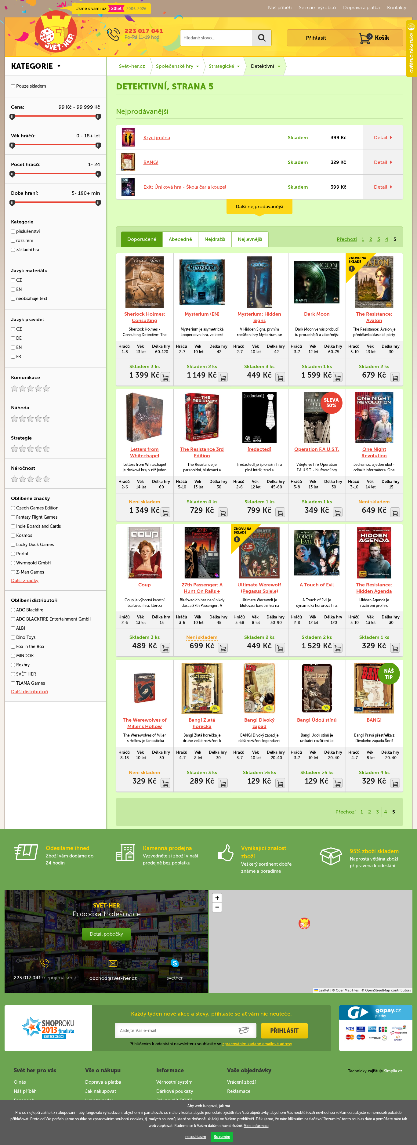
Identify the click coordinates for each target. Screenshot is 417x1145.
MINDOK (24, 655)
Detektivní (262, 66)
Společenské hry (174, 66)
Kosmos (23, 535)
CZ (18, 280)
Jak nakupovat (100, 1091)
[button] (304, 923)
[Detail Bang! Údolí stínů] (316, 688)
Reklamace (238, 1091)
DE (18, 338)
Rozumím (222, 1137)
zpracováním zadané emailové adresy (257, 1044)
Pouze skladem (30, 86)
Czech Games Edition (36, 508)
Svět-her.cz (132, 66)
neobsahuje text (31, 298)
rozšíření (24, 240)
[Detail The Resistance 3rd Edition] (202, 417)
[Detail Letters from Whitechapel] (144, 417)
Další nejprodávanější (259, 206)
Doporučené (141, 239)
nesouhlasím (195, 1137)
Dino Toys (25, 637)
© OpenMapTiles (345, 990)
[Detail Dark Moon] (316, 281)
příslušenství (27, 231)
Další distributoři (29, 691)
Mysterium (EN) (202, 314)
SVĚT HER (25, 674)
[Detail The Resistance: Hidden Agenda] (374, 552)
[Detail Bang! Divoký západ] (259, 688)
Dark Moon (317, 314)
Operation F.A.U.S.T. (316, 449)
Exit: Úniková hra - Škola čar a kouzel (184, 187)
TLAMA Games (30, 683)
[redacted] (259, 449)
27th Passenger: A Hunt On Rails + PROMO (202, 591)
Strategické (221, 66)
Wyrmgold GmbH (33, 563)
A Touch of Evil (317, 585)
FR (18, 356)
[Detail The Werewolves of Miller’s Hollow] (144, 688)
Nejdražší (215, 239)
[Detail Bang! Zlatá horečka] (202, 688)
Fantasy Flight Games (36, 517)
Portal (21, 553)
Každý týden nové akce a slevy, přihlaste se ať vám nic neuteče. (211, 1013)
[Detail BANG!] (374, 688)
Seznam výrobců (317, 7)
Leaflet (323, 990)
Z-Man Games (29, 572)
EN (18, 289)
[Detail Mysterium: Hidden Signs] (259, 281)
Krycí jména (156, 137)
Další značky (24, 580)
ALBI (20, 628)
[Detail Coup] (144, 552)
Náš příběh (280, 7)
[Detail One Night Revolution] (374, 417)
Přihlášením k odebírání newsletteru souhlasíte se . (211, 1044)
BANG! (150, 162)
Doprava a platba (361, 7)
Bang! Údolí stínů (317, 720)
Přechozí (347, 239)
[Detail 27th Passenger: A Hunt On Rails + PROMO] (202, 552)
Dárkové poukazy (174, 1091)
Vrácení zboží (241, 1082)
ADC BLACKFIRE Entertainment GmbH (53, 619)
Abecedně (180, 239)
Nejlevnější (250, 239)
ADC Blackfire (29, 610)
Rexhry (22, 665)
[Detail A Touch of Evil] (316, 552)
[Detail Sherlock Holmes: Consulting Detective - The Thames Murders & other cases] (144, 281)
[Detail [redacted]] (259, 417)
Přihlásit (316, 37)
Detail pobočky (106, 934)
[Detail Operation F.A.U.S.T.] (316, 417)
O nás (20, 1082)
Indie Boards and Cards (38, 526)
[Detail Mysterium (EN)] (202, 281)
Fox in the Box (29, 646)
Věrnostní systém (174, 1082)
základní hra (27, 249)
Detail (380, 137)
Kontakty (396, 7)
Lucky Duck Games (34, 544)
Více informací (256, 1126)
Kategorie (32, 66)
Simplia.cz (393, 1071)
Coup (144, 585)
